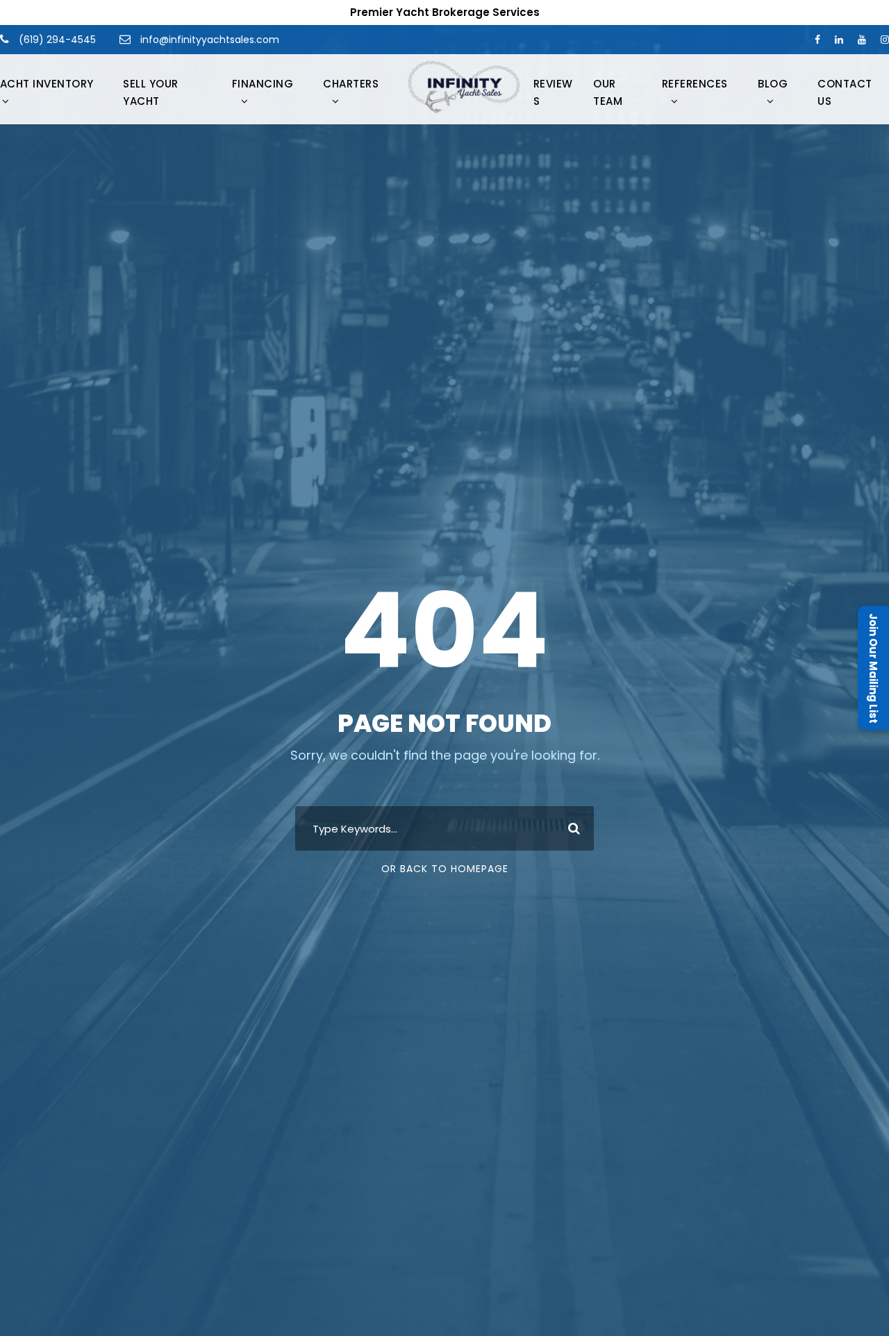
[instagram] (885, 40)
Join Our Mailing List (873, 668)
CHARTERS (351, 83)
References (695, 83)
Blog (773, 83)
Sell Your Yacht (150, 92)
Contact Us (844, 92)
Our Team (607, 92)
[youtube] (862, 40)
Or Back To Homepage (444, 869)
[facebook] (817, 40)
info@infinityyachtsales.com (209, 40)
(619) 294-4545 (56, 40)
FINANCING (263, 83)
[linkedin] (839, 40)
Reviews (553, 92)
